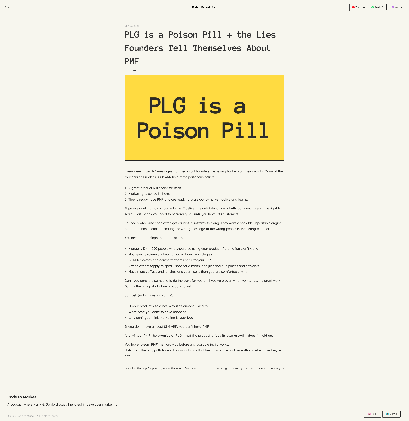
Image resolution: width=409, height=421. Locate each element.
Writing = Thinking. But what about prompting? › (250, 368)
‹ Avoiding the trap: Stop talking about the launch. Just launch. (162, 368)
